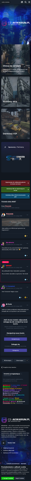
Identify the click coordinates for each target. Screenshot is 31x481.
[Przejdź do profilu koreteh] (3, 215)
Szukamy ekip (10, 101)
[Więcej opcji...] (27, 215)
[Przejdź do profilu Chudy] (3, 305)
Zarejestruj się (15, 339)
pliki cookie (22, 468)
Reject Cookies (19, 478)
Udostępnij (8, 360)
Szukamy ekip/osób (8, 450)
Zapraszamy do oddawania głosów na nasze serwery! (15, 183)
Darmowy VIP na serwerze (10, 453)
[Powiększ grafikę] (15, 222)
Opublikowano (14, 215)
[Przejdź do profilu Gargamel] (3, 287)
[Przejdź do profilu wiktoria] (3, 243)
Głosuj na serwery (12, 66)
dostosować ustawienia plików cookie (11, 472)
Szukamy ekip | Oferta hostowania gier (15, 195)
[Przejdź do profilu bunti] (3, 266)
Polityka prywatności (13, 463)
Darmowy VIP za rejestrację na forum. (15, 189)
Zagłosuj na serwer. (8, 448)
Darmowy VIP (10, 133)
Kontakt (23, 463)
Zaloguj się (15, 350)
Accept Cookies (8, 478)
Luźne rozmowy (15, 207)
